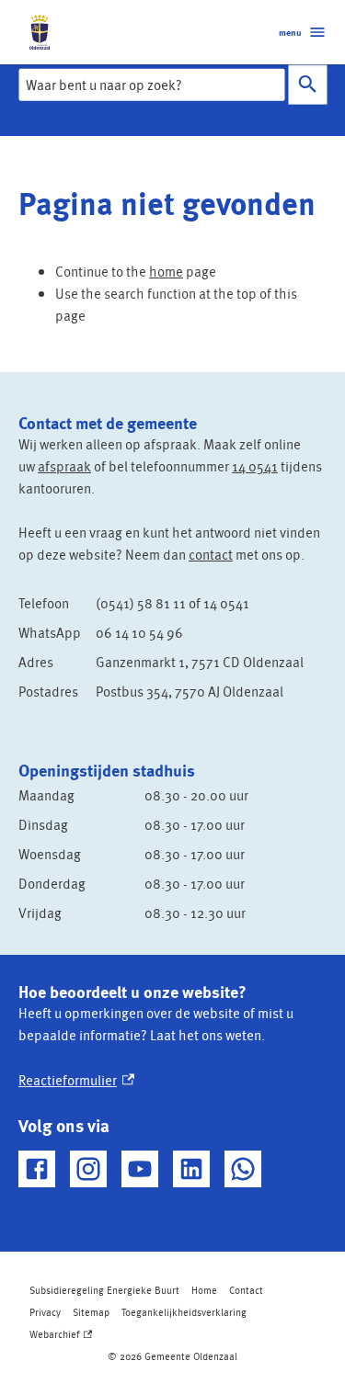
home (166, 271)
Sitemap (91, 1312)
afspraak (64, 466)
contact (211, 554)
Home (204, 1290)
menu (290, 32)
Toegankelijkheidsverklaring (184, 1312)
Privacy (45, 1312)
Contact (246, 1290)
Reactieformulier (76, 1080)
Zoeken (307, 85)
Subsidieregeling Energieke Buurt (104, 1290)
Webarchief (59, 1336)
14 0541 (255, 466)
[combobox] (151, 84)
